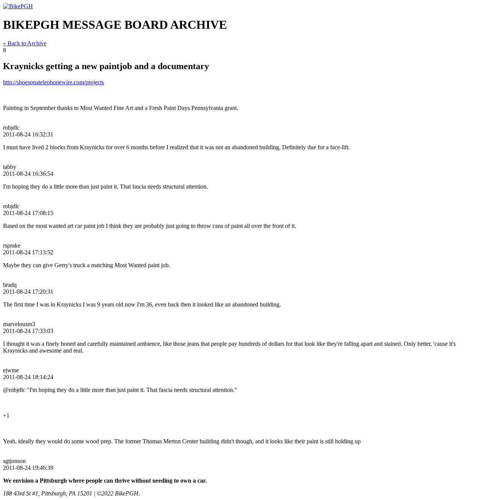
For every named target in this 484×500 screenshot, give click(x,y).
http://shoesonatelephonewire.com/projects (53, 82)
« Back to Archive (25, 43)
